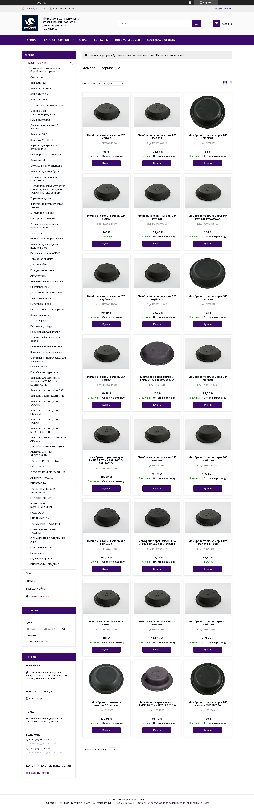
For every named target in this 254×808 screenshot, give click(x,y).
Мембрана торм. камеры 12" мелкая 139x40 (208, 542)
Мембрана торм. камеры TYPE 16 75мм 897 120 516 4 (157, 704)
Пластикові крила (40, 303)
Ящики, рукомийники (42, 298)
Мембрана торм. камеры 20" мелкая (106, 137)
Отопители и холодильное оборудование (45, 226)
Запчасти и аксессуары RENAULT (44, 412)
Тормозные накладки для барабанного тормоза (45, 70)
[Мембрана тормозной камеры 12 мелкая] (106, 678)
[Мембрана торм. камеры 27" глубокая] (208, 598)
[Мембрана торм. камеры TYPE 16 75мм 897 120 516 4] (157, 678)
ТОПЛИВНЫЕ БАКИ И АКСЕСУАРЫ (42, 491)
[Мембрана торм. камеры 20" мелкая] (106, 111)
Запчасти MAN (38, 99)
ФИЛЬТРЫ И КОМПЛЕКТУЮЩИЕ (41, 505)
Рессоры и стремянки (42, 218)
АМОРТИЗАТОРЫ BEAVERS (46, 281)
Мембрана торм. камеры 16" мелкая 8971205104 (208, 217)
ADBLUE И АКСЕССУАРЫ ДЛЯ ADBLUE (48, 439)
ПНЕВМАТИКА (38, 483)
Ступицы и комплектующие (46, 165)
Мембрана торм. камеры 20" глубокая (106, 298)
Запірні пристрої (40, 315)
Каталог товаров (56, 39)
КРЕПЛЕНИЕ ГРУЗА (41, 547)
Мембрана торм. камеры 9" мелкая (106, 623)
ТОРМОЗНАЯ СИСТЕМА (44, 461)
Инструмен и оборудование (46, 238)
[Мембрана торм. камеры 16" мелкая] (208, 111)
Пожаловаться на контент (160, 803)
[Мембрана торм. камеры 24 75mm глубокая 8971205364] (157, 517)
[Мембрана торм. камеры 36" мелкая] (157, 598)
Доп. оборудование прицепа (47, 446)
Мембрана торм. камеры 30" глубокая (208, 459)
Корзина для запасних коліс (46, 352)
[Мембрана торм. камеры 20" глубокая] (106, 272)
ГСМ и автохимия (40, 119)
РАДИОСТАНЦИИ (40, 498)
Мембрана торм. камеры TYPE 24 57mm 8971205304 (156, 378)
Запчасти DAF (38, 134)
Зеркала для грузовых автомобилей (43, 147)
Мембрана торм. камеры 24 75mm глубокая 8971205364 (157, 542)
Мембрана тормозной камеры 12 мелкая (106, 704)
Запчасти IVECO (40, 160)
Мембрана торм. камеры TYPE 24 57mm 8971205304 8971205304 (106, 460)
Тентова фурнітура (41, 320)
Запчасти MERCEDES (43, 140)
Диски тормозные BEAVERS (46, 292)
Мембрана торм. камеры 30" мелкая (208, 298)
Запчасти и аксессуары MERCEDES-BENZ (44, 430)
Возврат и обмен (127, 39)
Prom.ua (143, 799)
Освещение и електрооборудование (43, 112)
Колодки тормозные (42, 270)
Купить (106, 163)
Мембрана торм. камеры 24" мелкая (208, 378)
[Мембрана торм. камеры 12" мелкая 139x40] (208, 517)
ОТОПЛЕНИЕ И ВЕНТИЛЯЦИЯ (47, 472)
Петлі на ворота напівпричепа (47, 309)
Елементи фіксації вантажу (46, 346)
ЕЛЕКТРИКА (37, 466)
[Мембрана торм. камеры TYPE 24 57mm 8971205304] (157, 353)
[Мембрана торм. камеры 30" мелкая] (208, 272)
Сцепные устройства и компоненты (43, 179)
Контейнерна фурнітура (44, 372)
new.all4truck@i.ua (39, 772)
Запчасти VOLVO (40, 94)
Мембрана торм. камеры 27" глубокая (208, 623)
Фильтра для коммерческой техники (46, 206)
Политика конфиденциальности (192, 803)
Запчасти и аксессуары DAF (47, 390)
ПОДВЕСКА (37, 512)
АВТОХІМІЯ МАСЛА (41, 477)
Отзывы (31, 580)
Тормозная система (41, 259)
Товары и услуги (100, 55)
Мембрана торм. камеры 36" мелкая (157, 623)
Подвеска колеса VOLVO (45, 253)
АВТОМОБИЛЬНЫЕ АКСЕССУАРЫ (41, 454)
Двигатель (36, 233)
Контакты (101, 39)
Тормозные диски (40, 198)
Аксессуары (37, 77)
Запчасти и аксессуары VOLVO (44, 421)
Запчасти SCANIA (40, 88)
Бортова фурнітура (41, 326)
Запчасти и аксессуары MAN (47, 395)
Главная (31, 39)
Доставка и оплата (161, 39)
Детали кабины (39, 264)
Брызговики (37, 553)
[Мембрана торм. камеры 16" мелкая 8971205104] (208, 192)
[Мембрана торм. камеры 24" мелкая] (208, 353)
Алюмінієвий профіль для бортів (45, 339)
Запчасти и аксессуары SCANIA (44, 403)
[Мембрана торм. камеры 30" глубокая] (208, 434)
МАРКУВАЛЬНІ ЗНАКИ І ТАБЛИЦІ (43, 531)
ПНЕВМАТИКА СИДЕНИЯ (44, 564)
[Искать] (196, 23)
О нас (83, 39)
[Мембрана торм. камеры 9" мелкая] (106, 598)
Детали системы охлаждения (47, 105)
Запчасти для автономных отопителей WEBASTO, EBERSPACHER (45, 381)
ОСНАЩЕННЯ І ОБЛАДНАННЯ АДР (48, 540)
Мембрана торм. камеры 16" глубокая (157, 298)
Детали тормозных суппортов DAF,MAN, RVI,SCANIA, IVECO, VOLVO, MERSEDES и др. (48, 189)
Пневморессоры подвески (45, 154)
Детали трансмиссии (42, 212)
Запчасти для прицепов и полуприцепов (45, 246)
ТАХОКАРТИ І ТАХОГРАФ (45, 523)
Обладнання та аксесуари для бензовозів (48, 359)
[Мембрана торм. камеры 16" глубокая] (157, 272)
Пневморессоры (39, 287)
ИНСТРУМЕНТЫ (39, 518)
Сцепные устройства (42, 558)
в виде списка (230, 83)
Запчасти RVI (38, 82)
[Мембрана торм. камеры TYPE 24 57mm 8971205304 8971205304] (106, 434)
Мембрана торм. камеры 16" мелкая (208, 137)
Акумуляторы (38, 275)
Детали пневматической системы (133, 55)
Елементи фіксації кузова (45, 332)
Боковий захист (39, 366)
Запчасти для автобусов (45, 171)
